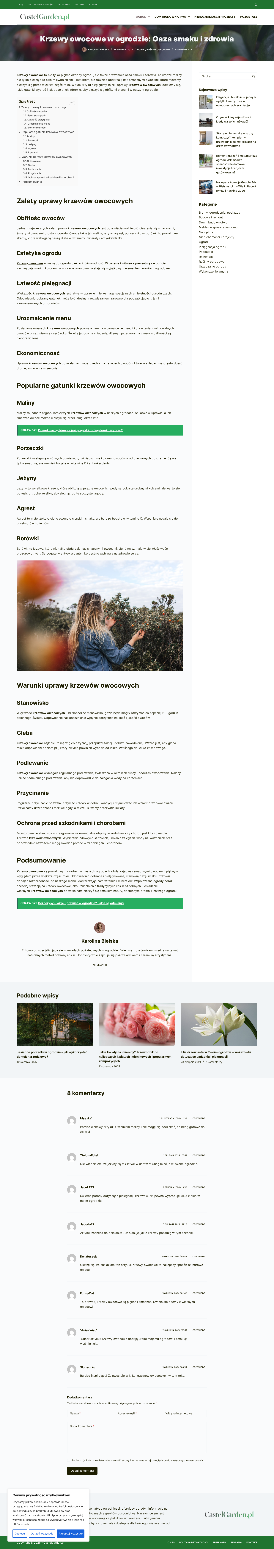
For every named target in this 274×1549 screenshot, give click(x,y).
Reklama (80, 4)
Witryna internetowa (179, 1413)
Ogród (141, 16)
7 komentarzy (214, 1061)
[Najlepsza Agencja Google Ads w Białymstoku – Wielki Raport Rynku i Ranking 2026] (205, 187)
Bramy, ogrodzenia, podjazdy (219, 212)
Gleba (31, 165)
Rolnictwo (206, 257)
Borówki (32, 152)
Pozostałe (248, 16)
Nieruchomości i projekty (215, 16)
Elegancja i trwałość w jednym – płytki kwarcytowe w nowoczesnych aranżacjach (236, 101)
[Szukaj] (256, 5)
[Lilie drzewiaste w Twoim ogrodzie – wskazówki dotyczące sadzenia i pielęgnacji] (219, 1024)
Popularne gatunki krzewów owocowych (48, 131)
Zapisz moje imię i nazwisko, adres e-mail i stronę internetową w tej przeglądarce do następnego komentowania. (138, 1460)
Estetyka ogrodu (36, 115)
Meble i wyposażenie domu (218, 227)
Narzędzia (206, 232)
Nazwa (75, 1413)
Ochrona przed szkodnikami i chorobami (51, 177)
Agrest (32, 148)
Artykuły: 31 (100, 965)
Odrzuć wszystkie (42, 1533)
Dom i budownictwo (170, 16)
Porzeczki (33, 140)
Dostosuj (20, 1533)
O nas (20, 4)
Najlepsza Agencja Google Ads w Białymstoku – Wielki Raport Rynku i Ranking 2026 (236, 186)
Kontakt (94, 4)
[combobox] (224, 76)
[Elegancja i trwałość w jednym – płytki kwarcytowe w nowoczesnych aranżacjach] (205, 102)
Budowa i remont (211, 217)
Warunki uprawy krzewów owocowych (47, 156)
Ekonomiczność (36, 127)
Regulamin (64, 4)
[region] (48, 1515)
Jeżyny (32, 144)
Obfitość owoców (37, 111)
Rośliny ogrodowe (158, 49)
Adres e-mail (127, 1413)
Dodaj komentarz (82, 1426)
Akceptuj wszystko (71, 1533)
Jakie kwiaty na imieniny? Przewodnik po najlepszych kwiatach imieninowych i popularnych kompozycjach (135, 1056)
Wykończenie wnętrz (213, 271)
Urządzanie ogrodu (212, 266)
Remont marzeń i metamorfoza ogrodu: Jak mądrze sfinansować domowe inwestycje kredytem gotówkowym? (236, 164)
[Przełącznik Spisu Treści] (70, 102)
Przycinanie (34, 173)
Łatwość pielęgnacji (38, 119)
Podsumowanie (32, 181)
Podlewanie (34, 169)
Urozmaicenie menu (39, 123)
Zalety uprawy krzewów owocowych (44, 107)
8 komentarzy (183, 49)
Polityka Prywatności (40, 4)
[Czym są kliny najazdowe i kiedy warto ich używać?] (205, 120)
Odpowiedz (199, 1118)
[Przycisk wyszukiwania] (253, 76)
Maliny (31, 136)
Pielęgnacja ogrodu (212, 247)
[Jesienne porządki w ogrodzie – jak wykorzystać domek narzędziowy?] (55, 1024)
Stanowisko (34, 160)
